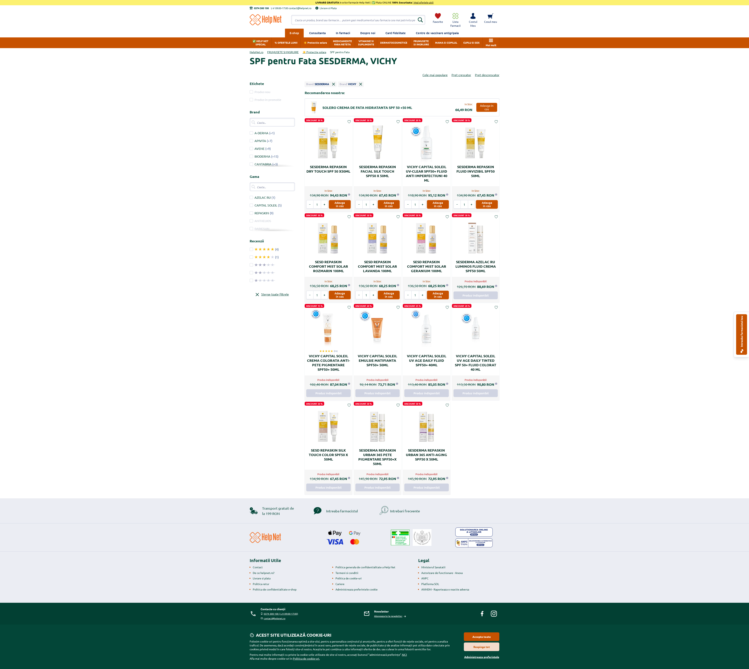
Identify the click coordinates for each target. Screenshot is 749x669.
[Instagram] (493, 613)
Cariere (339, 584)
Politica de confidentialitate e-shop (274, 589)
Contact (258, 567)
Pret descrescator (487, 75)
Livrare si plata (262, 578)
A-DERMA (261, 133)
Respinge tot (481, 647)
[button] (473, 20)
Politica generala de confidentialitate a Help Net (365, 567)
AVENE (259, 148)
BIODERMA (262, 156)
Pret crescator (461, 75)
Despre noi (367, 33)
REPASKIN (262, 213)
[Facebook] (482, 613)
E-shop (294, 33)
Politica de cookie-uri (348, 578)
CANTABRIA (263, 164)
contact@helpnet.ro (274, 618)
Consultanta (317, 33)
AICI (404, 654)
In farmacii (343, 33)
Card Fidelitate (395, 33)
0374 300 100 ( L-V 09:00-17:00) (281, 613)
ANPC (425, 578)
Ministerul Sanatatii (433, 567)
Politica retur (261, 584)
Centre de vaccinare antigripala (437, 33)
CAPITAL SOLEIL (266, 205)
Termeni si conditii (346, 573)
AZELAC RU (263, 197)
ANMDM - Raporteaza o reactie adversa (445, 589)
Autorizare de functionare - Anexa (442, 573)
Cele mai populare (435, 75)
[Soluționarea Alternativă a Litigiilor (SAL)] (474, 543)
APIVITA (260, 141)
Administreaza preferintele (481, 657)
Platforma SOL (430, 584)
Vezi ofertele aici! (423, 2)
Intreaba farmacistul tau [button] (741, 332)
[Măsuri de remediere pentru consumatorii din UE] (474, 532)
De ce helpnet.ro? (263, 573)
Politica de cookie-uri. (306, 658)
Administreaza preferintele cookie (356, 589)
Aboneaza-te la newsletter (388, 616)
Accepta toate (481, 636)
